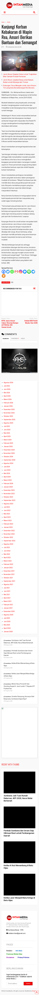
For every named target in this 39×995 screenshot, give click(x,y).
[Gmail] (16, 272)
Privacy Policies (23, 957)
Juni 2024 (7, 470)
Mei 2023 (7, 514)
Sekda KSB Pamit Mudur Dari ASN (30, 322)
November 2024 (9, 453)
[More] (4, 276)
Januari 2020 (8, 631)
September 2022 (9, 541)
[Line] (29, 272)
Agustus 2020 (8, 615)
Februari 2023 (8, 524)
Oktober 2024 (8, 456)
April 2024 (7, 477)
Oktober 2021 (8, 578)
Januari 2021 (8, 608)
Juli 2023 (7, 507)
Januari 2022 (8, 567)
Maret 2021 (8, 601)
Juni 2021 (7, 591)
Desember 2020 (9, 611)
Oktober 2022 (8, 537)
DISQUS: (23, 338)
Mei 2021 (7, 594)
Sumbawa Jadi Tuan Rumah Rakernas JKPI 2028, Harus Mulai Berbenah (18, 798)
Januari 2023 (8, 527)
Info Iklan (19, 951)
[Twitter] (8, 272)
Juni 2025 (7, 430)
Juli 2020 (7, 618)
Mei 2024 (7, 473)
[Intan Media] (19, 7)
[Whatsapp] (12, 272)
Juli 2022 (7, 547)
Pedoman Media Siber (14, 954)
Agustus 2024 (8, 463)
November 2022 (9, 534)
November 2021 (9, 574)
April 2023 (7, 517)
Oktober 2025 (8, 416)
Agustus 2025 (8, 423)
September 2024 (9, 460)
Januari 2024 (8, 487)
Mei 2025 (7, 433)
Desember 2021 (9, 571)
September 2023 (9, 500)
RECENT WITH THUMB (10, 764)
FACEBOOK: (6, 338)
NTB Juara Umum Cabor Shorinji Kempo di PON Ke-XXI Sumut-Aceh (10, 324)
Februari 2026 (8, 403)
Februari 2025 (8, 443)
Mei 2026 (7, 393)
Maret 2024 (8, 480)
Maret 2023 (8, 520)
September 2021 (9, 581)
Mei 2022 (7, 554)
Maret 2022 (8, 561)
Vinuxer (34, 991)
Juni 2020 (7, 621)
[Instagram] (20, 272)
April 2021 (7, 598)
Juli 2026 (7, 386)
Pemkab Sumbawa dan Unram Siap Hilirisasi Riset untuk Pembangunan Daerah (19, 833)
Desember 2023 (9, 490)
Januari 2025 (8, 446)
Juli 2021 (7, 588)
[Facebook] (4, 272)
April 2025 (7, 436)
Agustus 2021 (8, 584)
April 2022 (7, 557)
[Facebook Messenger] (25, 272)
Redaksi (9, 951)
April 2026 (7, 396)
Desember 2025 (9, 409)
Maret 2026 (8, 399)
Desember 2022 (9, 530)
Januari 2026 (8, 406)
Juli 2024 (7, 467)
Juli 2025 (7, 426)
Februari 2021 (8, 605)
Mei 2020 (7, 625)
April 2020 (7, 628)
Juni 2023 (7, 510)
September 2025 (9, 419)
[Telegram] (33, 272)
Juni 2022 (7, 551)
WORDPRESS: (15, 338)
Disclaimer (10, 957)
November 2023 (9, 493)
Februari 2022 (8, 564)
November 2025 (9, 413)
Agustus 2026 (8, 382)
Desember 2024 (9, 450)
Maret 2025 (8, 440)
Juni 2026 (7, 389)
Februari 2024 (8, 483)
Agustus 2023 (8, 504)
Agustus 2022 (8, 544)
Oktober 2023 (8, 497)
